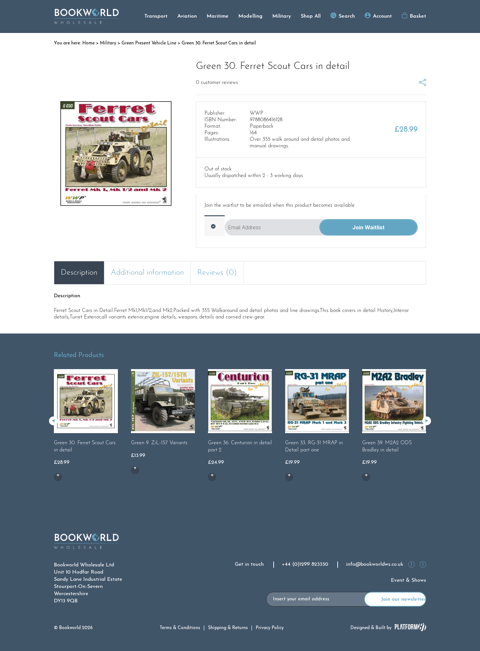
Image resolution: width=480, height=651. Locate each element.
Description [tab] (79, 273)
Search (347, 16)
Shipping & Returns (228, 628)
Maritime (218, 16)
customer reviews (217, 82)
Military (281, 16)
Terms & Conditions (180, 628)
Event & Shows (408, 580)
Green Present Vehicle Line (148, 43)
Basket (418, 16)
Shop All (311, 16)
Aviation (187, 16)
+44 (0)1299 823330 (305, 564)
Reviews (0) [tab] (217, 273)
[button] (426, 420)
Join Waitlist (368, 227)
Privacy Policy (270, 628)
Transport (156, 16)
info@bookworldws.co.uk (374, 564)
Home (88, 43)
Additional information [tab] (147, 273)
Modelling (250, 16)
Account (382, 16)
